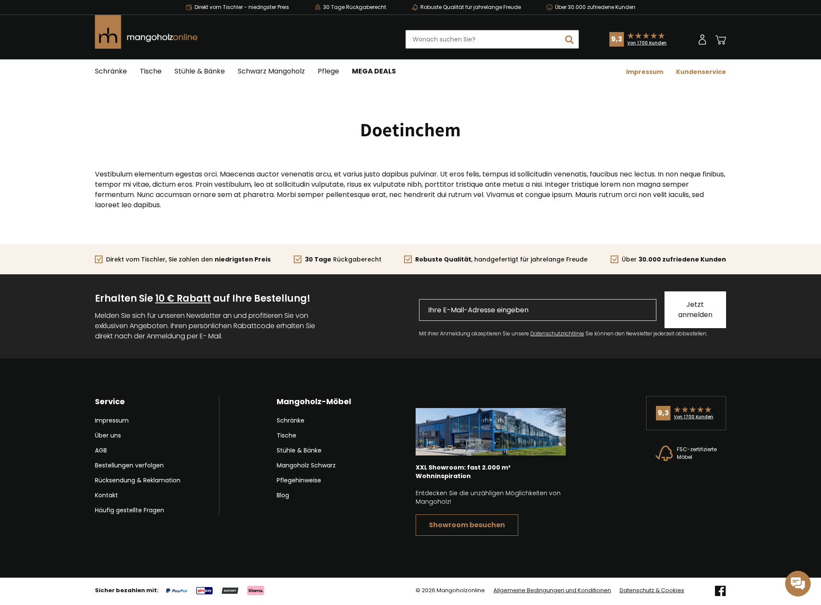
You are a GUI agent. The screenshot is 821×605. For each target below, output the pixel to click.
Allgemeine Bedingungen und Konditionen (552, 590)
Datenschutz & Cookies (652, 590)
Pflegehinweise (299, 480)
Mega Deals (374, 71)
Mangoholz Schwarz (306, 465)
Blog (283, 495)
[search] (569, 39)
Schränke (111, 71)
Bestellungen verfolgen (129, 465)
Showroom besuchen (467, 525)
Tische (151, 71)
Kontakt (106, 495)
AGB (101, 450)
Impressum (644, 72)
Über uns (108, 435)
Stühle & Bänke (199, 71)
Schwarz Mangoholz (271, 71)
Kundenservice (701, 72)
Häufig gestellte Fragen (129, 510)
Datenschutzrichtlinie (557, 333)
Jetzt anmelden (695, 310)
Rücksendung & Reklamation (137, 480)
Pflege (328, 71)
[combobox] (492, 39)
